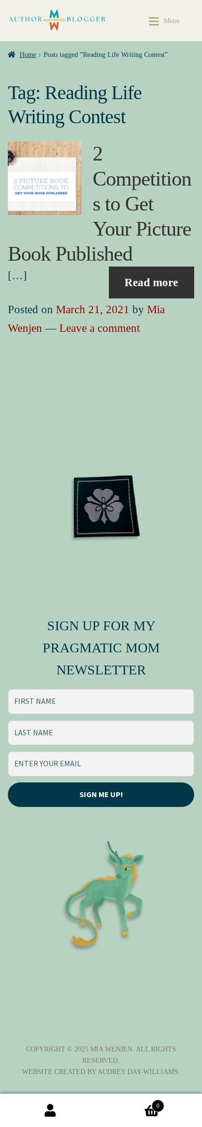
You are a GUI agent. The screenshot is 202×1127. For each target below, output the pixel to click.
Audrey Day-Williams (138, 1071)
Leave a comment (99, 328)
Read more (151, 282)
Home (28, 54)
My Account (50, 1110)
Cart (130, 1102)
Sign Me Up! (101, 794)
